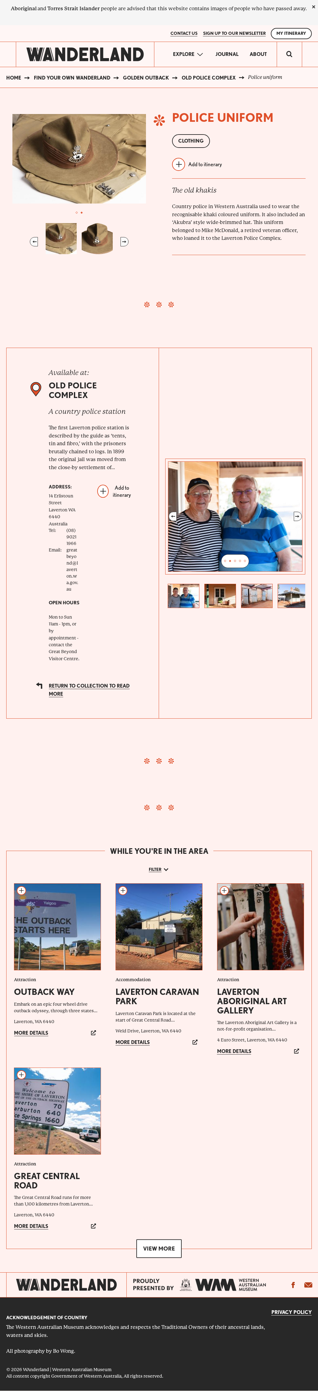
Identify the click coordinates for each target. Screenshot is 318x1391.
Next (124, 241)
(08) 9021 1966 (71, 537)
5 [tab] (245, 561)
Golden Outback (146, 78)
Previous (34, 241)
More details (31, 1033)
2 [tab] (81, 213)
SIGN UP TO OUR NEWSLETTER (234, 33)
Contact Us (184, 33)
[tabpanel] (79, 158)
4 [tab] (240, 561)
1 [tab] (76, 213)
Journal (227, 54)
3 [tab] (235, 561)
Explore (183, 54)
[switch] (289, 54)
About (258, 54)
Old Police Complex (209, 78)
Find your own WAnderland (72, 78)
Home (13, 78)
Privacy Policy (291, 1312)
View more (159, 1248)
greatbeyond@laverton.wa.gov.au (72, 569)
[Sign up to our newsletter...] (308, 1284)
